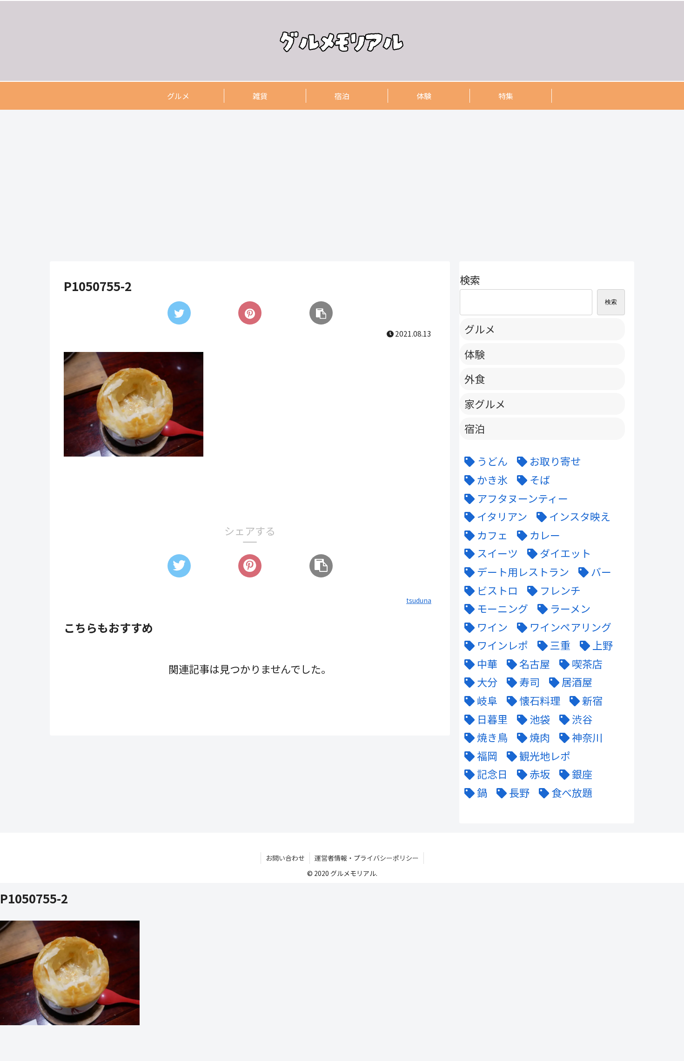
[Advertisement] (329, 185)
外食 (474, 378)
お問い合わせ (285, 857)
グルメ (479, 328)
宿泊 (474, 428)
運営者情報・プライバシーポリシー (367, 857)
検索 (470, 279)
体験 (474, 353)
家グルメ (484, 403)
